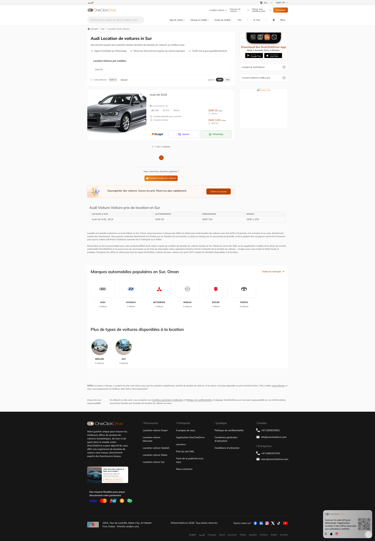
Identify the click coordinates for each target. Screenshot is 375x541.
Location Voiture (216, 10)
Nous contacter (184, 468)
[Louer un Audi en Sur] (119, 112)
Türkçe (243, 534)
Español (253, 534)
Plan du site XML (185, 451)
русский (232, 534)
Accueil (93, 29)
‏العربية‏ (202, 534)
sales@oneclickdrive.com (274, 459)
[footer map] (93, 525)
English (192, 534)
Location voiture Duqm (155, 430)
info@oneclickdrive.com (274, 437)
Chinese (264, 534)
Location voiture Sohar (155, 454)
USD (227, 79)
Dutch (222, 534)
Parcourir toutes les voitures (162, 178)
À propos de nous (185, 430)
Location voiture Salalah (156, 447)
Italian (274, 534)
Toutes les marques (271, 271)
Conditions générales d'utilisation (167, 400)
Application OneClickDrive (190, 437)
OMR (220, 79)
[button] (260, 20)
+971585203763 (270, 453)
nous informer (278, 385)
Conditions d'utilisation (227, 447)
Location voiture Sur (154, 461)
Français (212, 534)
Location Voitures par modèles (109, 60)
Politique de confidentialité (198, 400)
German (284, 534)
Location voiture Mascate (151, 439)
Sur (102, 29)
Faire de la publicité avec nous (189, 460)
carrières (181, 444)
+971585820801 (270, 430)
